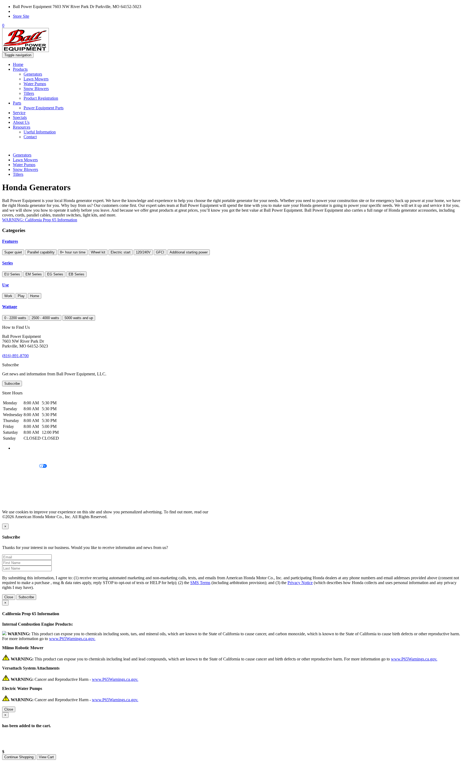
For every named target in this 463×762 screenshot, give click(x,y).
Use (5, 285)
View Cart (46, 757)
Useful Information (40, 132)
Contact (30, 137)
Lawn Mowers (36, 79)
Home (18, 64)
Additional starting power (189, 252)
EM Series (33, 274)
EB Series (76, 274)
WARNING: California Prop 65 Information (39, 220)
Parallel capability (41, 252)
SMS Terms (12, 484)
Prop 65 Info (13, 493)
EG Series (55, 274)
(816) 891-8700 (26, 11)
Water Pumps (35, 83)
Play (21, 296)
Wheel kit (98, 252)
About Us (21, 122)
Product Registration (41, 98)
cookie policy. (221, 512)
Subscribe (12, 384)
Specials (20, 117)
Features (10, 241)
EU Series (12, 274)
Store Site (21, 16)
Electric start (120, 252)
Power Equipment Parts (44, 108)
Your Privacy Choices (20, 466)
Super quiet (13, 252)
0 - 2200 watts (15, 318)
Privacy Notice (14, 457)
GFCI (160, 252)
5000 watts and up (79, 318)
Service (19, 112)
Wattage (9, 306)
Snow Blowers (36, 88)
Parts (17, 103)
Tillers (29, 93)
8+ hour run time (72, 252)
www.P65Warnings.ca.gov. (72, 638)
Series (7, 263)
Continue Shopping (18, 757)
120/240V (143, 252)
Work (8, 296)
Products (20, 69)
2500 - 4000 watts (45, 318)
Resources (21, 127)
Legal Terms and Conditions (26, 475)
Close (8, 597)
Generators (33, 74)
